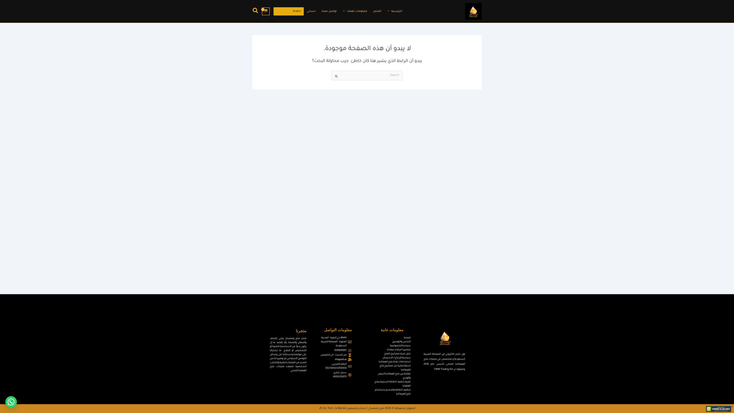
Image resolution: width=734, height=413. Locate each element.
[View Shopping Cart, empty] (266, 11)
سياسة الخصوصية (400, 346)
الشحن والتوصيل (401, 342)
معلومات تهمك (357, 11)
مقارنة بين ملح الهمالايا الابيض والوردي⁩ (394, 376)
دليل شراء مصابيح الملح (397, 354)
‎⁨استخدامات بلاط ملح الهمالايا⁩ (395, 362)
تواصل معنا (329, 11)
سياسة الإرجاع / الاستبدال (396, 358)
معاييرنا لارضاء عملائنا (399, 350)
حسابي (311, 11)
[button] (389, 11)
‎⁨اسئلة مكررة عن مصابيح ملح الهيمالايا (395, 368)
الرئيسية (396, 11)
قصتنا (407, 338)
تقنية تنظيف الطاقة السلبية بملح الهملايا (392, 384)
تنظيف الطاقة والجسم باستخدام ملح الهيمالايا (393, 392)
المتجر (377, 11)
